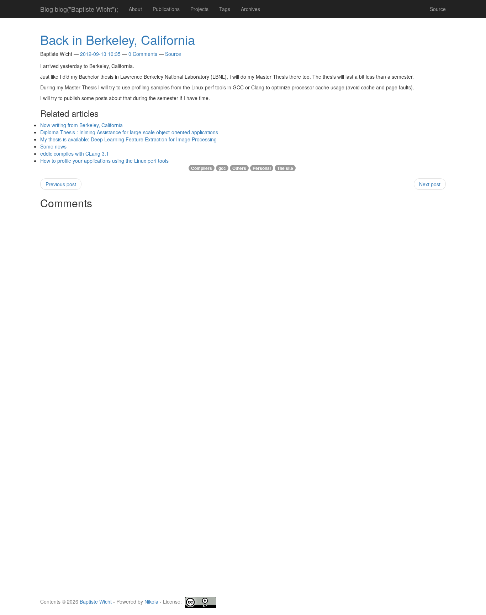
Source (438, 8)
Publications (166, 8)
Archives (250, 8)
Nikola (151, 601)
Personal (262, 168)
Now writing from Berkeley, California (81, 125)
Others (239, 168)
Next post (429, 184)
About (135, 8)
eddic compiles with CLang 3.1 (74, 153)
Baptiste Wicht (96, 601)
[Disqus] (243, 301)
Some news (53, 146)
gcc (222, 168)
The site (285, 168)
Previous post (61, 184)
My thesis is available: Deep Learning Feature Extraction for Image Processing (128, 139)
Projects (199, 8)
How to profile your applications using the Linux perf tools (104, 160)
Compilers (201, 168)
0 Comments (142, 53)
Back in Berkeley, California (117, 39)
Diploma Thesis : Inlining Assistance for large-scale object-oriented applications (129, 132)
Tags (224, 8)
